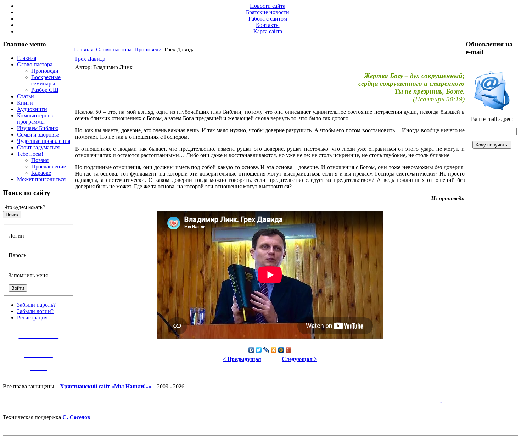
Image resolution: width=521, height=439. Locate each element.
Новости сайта (267, 6)
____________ (39, 349)
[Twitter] (259, 350)
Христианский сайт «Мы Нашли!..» (105, 386)
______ (38, 368)
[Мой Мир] (281, 350)
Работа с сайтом (267, 19)
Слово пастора (113, 49)
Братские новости (267, 12)
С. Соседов (76, 417)
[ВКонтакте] (251, 350)
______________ (38, 336)
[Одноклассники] (274, 350)
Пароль (17, 255)
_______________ (38, 330)
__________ (38, 355)
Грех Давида (90, 59)
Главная (83, 49)
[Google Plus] (288, 350)
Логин (16, 236)
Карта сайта (267, 31)
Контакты (268, 25)
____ (38, 374)
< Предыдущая (242, 359)
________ (38, 362)
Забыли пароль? (36, 305)
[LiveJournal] (266, 350)
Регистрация (32, 318)
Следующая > (299, 359)
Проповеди (148, 49)
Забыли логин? (35, 311)
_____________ (38, 342)
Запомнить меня (28, 275)
